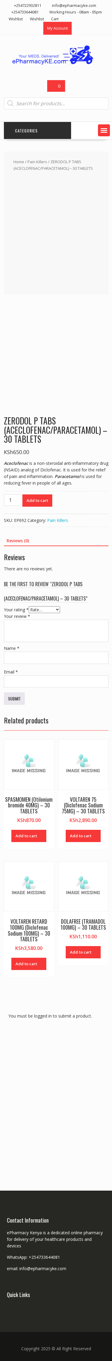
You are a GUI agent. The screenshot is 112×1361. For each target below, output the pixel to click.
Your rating (16, 609)
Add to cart (37, 500)
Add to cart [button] (26, 835)
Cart (55, 19)
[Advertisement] (56, 231)
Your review (17, 616)
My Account (57, 28)
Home (18, 161)
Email (11, 672)
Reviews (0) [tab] (18, 540)
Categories (26, 130)
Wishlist (16, 19)
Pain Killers (37, 161)
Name (11, 648)
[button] (104, 130)
